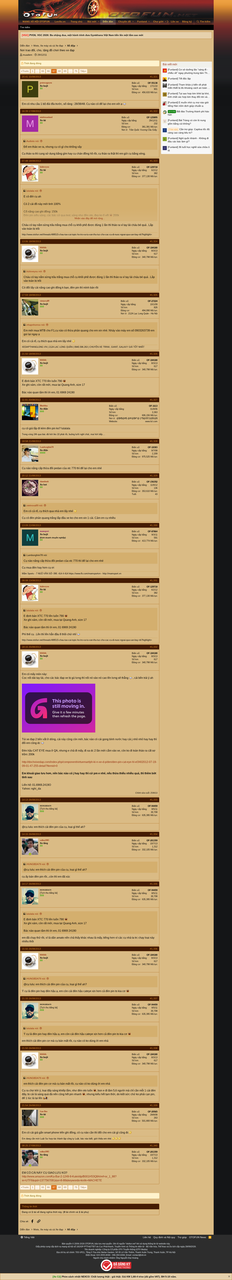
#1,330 (153, 525)
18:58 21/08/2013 (31, 441)
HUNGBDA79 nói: (36, 864)
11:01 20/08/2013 (31, 399)
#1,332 (153, 647)
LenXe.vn (60, 21)
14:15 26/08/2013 (31, 834)
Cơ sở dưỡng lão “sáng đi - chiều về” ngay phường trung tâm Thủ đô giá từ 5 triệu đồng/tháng (188, 71)
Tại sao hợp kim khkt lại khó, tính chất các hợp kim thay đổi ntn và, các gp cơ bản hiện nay (188, 95)
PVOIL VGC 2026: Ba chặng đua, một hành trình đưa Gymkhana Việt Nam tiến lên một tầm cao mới (86, 35)
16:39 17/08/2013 (31, 111)
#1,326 (153, 353)
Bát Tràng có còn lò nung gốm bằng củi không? (187, 122)
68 (59, 71)
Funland (142, 21)
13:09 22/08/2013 (31, 525)
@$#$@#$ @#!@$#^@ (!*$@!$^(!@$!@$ (137, 418)
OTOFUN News (197, 1237)
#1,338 (153, 1048)
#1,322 (153, 111)
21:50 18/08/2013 (31, 353)
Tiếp (82, 71)
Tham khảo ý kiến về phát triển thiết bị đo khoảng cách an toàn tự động (189, 86)
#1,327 (153, 399)
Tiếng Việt (28, 1237)
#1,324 (153, 241)
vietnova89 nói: (35, 505)
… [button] (37, 71)
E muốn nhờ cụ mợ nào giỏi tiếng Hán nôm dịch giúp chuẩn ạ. (188, 104)
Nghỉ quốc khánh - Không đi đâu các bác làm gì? (188, 140)
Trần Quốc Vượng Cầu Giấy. (143, 130)
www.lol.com (151, 421)
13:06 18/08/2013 (31, 241)
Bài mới (91, 21)
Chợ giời (158, 21)
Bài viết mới (170, 64)
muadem (27, 54)
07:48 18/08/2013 (31, 160)
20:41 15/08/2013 (31, 76)
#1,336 (153, 948)
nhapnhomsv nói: (36, 324)
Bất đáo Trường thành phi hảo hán (188, 113)
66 (48, 71)
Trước (25, 71)
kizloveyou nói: (34, 271)
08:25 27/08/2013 (31, 1145)
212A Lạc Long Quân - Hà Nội (142, 313)
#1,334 (153, 834)
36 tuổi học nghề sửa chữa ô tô (189, 149)
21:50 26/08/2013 (31, 1048)
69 (65, 71)
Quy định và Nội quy (164, 1237)
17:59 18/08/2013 (31, 295)
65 (42, 71)
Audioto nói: (32, 141)
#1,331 (153, 580)
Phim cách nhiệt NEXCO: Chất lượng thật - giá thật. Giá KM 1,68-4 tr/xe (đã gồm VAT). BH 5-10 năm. (119, 1276)
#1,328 (153, 441)
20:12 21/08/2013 (31, 475)
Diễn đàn (108, 21)
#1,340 (153, 1145)
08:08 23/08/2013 (31, 580)
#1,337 (153, 998)
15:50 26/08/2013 (31, 948)
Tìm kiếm (25, 27)
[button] (98, 22)
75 (76, 71)
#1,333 (153, 799)
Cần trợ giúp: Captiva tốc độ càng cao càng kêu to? (189, 131)
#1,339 (153, 1105)
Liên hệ (147, 1237)
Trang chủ (76, 21)
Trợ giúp (182, 1237)
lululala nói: (33, 190)
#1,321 (153, 76)
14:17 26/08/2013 (31, 883)
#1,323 (153, 160)
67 (54, 71)
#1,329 (153, 475)
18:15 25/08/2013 (31, 647)
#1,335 (153, 883)
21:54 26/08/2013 (31, 1105)
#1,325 (153, 295)
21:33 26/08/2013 (31, 998)
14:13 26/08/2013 (31, 799)
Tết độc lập (179, 78)
